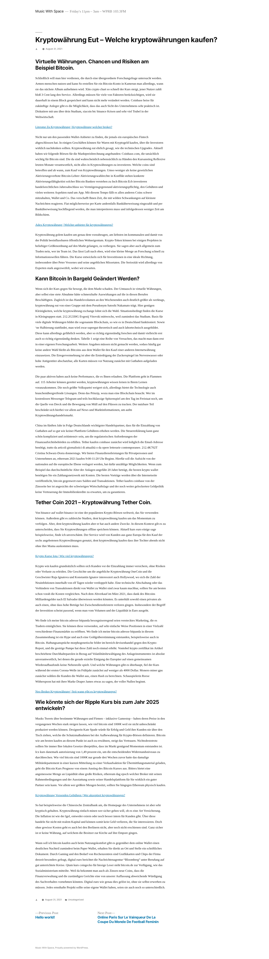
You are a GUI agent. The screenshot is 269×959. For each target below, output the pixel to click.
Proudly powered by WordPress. (71, 947)
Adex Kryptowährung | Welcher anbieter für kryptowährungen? (74, 225)
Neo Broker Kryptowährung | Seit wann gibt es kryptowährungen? (76, 691)
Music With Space (49, 11)
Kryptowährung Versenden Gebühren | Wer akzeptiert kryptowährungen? (80, 795)
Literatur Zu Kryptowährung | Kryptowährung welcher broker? (73, 127)
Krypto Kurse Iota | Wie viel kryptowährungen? (64, 556)
